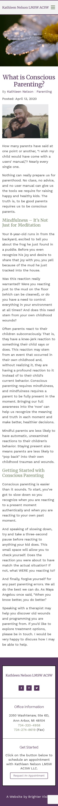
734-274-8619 (25, 730)
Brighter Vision (40, 796)
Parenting (44, 91)
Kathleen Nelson (20, 91)
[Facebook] (21, 688)
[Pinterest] (29, 688)
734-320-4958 (29, 725)
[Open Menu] (53, 7)
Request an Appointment (29, 775)
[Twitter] (36, 688)
